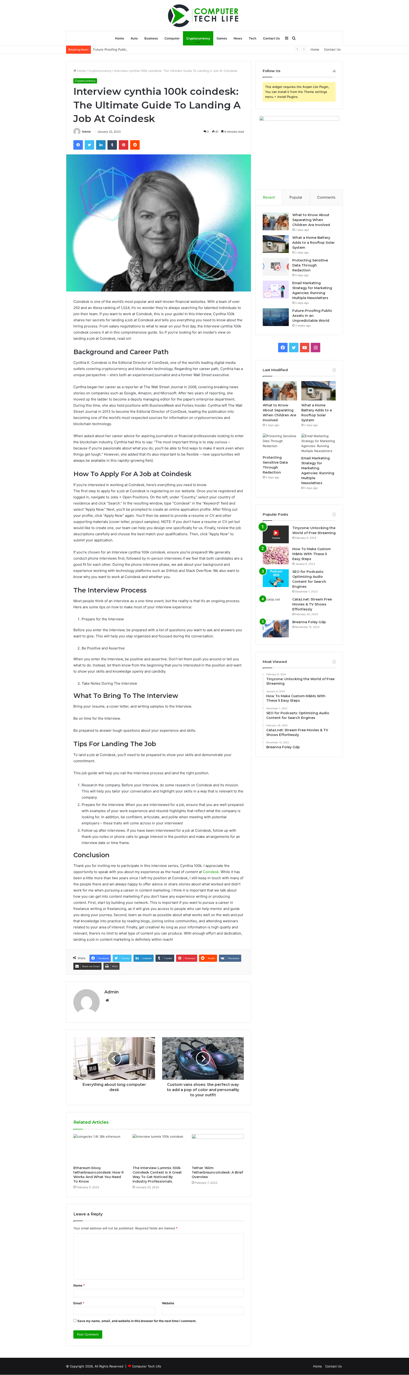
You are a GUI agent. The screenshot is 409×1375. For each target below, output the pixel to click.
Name (79, 1285)
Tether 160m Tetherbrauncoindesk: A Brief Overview (217, 1172)
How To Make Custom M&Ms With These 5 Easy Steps (311, 554)
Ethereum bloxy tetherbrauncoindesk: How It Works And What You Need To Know (98, 1175)
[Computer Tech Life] (204, 15)
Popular (295, 197)
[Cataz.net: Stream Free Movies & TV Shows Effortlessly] (276, 606)
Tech (252, 38)
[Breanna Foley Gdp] (276, 628)
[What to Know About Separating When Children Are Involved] (276, 221)
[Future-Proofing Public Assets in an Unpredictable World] (276, 317)
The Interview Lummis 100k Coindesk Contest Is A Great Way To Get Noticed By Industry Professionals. (157, 1175)
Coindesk (211, 872)
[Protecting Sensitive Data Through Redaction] (276, 267)
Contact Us (271, 38)
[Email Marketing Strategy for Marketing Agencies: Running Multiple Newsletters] (276, 289)
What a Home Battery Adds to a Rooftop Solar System (313, 242)
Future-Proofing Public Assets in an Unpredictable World (135, 49)
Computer (172, 38)
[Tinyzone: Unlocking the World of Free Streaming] (276, 534)
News (238, 38)
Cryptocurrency (198, 38)
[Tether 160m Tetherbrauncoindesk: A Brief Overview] (218, 1148)
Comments (326, 197)
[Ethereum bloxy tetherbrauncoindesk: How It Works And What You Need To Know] (99, 1148)
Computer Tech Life (146, 1366)
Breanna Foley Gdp (309, 622)
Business (151, 38)
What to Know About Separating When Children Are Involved (311, 220)
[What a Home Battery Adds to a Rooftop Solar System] (276, 244)
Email (78, 1303)
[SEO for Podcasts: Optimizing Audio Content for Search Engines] (276, 578)
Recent (269, 197)
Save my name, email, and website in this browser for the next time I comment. (136, 1321)
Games (222, 38)
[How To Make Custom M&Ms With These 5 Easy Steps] (276, 555)
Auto (134, 38)
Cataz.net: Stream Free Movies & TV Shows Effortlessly (312, 604)
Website (168, 1303)
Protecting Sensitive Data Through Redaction (310, 265)
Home (119, 38)
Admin (86, 131)
